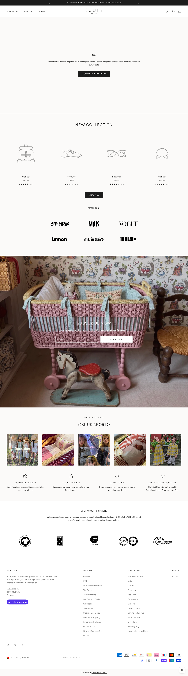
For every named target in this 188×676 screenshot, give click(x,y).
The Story (87, 590)
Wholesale (87, 604)
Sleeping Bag (133, 626)
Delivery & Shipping (91, 617)
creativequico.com (99, 672)
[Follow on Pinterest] (22, 645)
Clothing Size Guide (91, 613)
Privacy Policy (89, 626)
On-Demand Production (93, 599)
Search (86, 635)
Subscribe (116, 339)
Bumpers (132, 590)
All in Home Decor (135, 576)
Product (26, 177)
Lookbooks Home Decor (138, 631)
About (42, 11)
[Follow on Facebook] (8, 645)
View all (94, 195)
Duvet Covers (134, 608)
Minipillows (132, 622)
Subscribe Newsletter (92, 585)
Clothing (28, 11)
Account (86, 576)
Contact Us (88, 608)
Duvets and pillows (136, 613)
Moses (131, 585)
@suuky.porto (94, 424)
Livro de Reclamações (92, 631)
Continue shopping (94, 74)
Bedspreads (133, 599)
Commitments (89, 594)
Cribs (130, 581)
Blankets (131, 604)
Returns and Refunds (92, 622)
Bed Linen (132, 594)
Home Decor (13, 11)
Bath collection (134, 617)
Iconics (175, 576)
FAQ (85, 581)
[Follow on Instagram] (15, 645)
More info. (116, 3)
